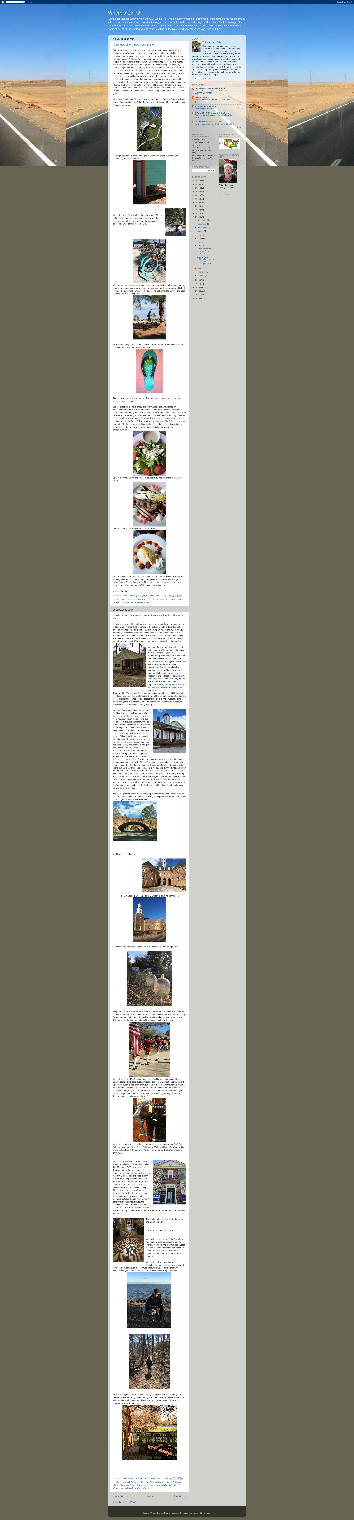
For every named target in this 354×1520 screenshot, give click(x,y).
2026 (197, 181)
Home (150, 1496)
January (201, 275)
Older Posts (179, 1496)
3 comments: (156, 1478)
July (199, 235)
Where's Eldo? (124, 13)
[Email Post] (165, 596)
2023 (197, 191)
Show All (238, 127)
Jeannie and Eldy (213, 42)
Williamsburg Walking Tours (137, 1488)
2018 (197, 210)
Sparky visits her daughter (165, 1485)
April (199, 246)
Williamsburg (118, 1488)
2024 (197, 188)
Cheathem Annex (127, 1485)
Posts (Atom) (130, 1502)
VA (179, 1485)
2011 (197, 295)
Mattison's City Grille (164, 421)
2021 (197, 199)
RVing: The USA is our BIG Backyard (212, 113)
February (201, 272)
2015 (197, 280)
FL (154, 599)
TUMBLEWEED (202, 97)
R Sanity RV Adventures (206, 106)
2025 (197, 184)
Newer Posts (120, 1496)
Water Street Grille (139, 1147)
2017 (197, 213)
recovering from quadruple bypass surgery (131, 602)
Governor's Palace (144, 1485)
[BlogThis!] (173, 595)
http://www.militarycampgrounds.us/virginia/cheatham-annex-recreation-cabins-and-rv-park (167, 687)
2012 (197, 291)
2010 (197, 298)
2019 (197, 206)
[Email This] (170, 595)
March (200, 268)
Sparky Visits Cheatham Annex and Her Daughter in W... (205, 260)
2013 (197, 287)
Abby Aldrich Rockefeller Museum (134, 1482)
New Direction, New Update (206, 108)
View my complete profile (203, 78)
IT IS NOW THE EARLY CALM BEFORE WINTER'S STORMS (211, 92)
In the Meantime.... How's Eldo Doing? (134, 44)
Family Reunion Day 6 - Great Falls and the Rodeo (215, 124)
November (202, 224)
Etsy (203, 140)
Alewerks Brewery (157, 1482)
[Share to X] (175, 595)
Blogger (207, 1513)
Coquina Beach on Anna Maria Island (136, 599)
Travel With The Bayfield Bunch (210, 89)
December (202, 220)
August (200, 231)
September (202, 227)
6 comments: (156, 596)
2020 (197, 202)
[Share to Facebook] (178, 595)
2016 (197, 217)
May (199, 242)
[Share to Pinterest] (180, 595)
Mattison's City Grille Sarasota (170, 599)
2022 (197, 195)
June (199, 238)
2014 (197, 284)
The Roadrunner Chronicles (208, 122)
